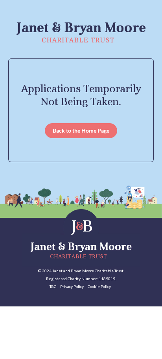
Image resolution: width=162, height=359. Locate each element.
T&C (53, 286)
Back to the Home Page (81, 130)
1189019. (107, 278)
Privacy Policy (72, 286)
